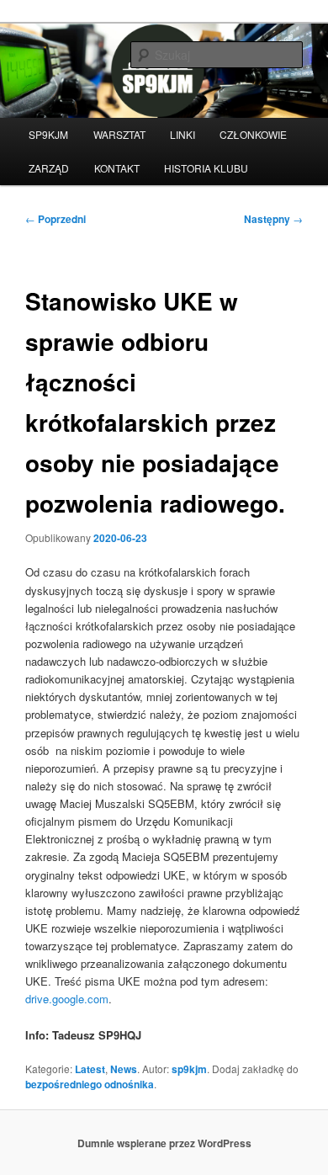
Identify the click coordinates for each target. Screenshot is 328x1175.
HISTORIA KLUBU (206, 168)
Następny (273, 218)
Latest (90, 1069)
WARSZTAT (119, 134)
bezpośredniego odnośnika (89, 1084)
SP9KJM (48, 134)
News (123, 1069)
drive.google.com (66, 999)
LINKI (182, 134)
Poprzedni (55, 218)
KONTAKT (117, 168)
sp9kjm (189, 1069)
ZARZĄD (49, 168)
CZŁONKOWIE (253, 134)
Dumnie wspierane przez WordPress (164, 1143)
